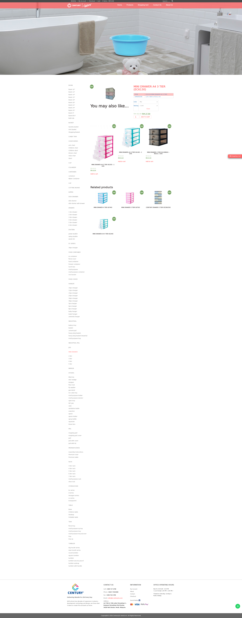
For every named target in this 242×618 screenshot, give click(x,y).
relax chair (72, 155)
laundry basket (73, 127)
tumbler (71, 558)
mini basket (72, 129)
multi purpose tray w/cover (77, 533)
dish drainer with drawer (77, 203)
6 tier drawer (73, 225)
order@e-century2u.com (115, 598)
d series (71, 493)
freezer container (74, 264)
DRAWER (71, 208)
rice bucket (72, 274)
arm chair (72, 145)
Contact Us (157, 5)
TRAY (70, 521)
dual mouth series (75, 550)
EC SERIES (72, 243)
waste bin (72, 239)
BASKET (71, 122)
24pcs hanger (73, 295)
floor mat (72, 385)
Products (130, 5)
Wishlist (73, 1)
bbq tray (71, 377)
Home (119, 5)
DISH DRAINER (73, 196)
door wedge (72, 379)
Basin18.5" (72, 115)
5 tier (70, 364)
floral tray (72, 526)
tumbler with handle (75, 566)
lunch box (72, 267)
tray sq (71, 539)
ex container (73, 256)
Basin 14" (72, 94)
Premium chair (73, 454)
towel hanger (73, 314)
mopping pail (73, 433)
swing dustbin (73, 236)
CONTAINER (72, 172)
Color (135, 102)
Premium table (73, 457)
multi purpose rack (75, 479)
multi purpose (73, 269)
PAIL (70, 428)
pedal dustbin (73, 234)
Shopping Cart (143, 5)
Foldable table (73, 517)
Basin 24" (72, 107)
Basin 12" (72, 92)
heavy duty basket (75, 333)
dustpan (71, 382)
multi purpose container (77, 272)
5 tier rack (72, 471)
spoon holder (73, 416)
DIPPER (71, 192)
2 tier (70, 356)
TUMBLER (72, 543)
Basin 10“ (72, 89)
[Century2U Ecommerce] (79, 5)
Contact (132, 594)
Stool (70, 158)
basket (71, 328)
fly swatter (72, 387)
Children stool (73, 150)
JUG (70, 347)
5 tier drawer (73, 222)
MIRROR (71, 368)
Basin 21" (72, 105)
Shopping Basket (74, 132)
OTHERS (71, 373)
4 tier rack (72, 468)
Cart (98, 1)
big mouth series (74, 547)
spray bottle (72, 419)
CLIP (70, 163)
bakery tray (72, 325)
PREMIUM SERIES (74, 448)
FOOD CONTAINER (75, 252)
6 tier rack (72, 473)
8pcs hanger (73, 309)
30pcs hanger (73, 247)
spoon (71, 413)
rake (70, 406)
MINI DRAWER (73, 352)
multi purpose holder (76, 395)
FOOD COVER (73, 279)
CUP (70, 183)
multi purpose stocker (76, 398)
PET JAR (71, 403)
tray (70, 536)
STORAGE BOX (73, 486)
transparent (72, 500)
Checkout (92, 1)
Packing (136, 105)
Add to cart (145, 117)
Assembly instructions (76, 452)
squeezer (72, 421)
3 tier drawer (73, 217)
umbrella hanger (74, 316)
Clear (148, 108)
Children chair (73, 148)
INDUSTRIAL (73, 321)
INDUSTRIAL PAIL (74, 343)
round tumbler (73, 553)
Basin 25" (72, 110)
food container (73, 261)
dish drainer (73, 201)
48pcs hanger (73, 301)
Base (70, 509)
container (72, 176)
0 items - (108, 1)
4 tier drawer (73, 220)
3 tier (70, 358)
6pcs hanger (73, 306)
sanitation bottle (74, 408)
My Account (82, 1)
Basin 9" (71, 113)
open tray (72, 400)
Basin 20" (72, 102)
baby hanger (73, 311)
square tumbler (74, 555)
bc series (71, 490)
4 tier (70, 361)
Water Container (74, 178)
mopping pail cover (75, 435)
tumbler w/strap (74, 563)
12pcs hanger (73, 290)
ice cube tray (73, 393)
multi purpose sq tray (76, 528)
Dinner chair (73, 153)
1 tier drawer (73, 212)
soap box (72, 411)
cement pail (72, 330)
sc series (71, 498)
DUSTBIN (71, 229)
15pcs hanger (73, 293)
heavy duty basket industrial (78, 335)
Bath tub (71, 118)
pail (70, 438)
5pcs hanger (73, 303)
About (132, 591)
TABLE (71, 505)
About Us (169, 5)
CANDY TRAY (73, 136)
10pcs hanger (73, 288)
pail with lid (72, 443)
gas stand (72, 390)
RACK (70, 461)
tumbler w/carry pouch (76, 561)
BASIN (71, 85)
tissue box (72, 424)
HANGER (71, 283)
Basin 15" (72, 97)
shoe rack (72, 481)
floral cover (72, 259)
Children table (73, 512)
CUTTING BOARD (74, 187)
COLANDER (72, 167)
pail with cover (73, 440)
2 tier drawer (73, 214)
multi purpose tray (75, 338)
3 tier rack (72, 466)
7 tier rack (72, 476)
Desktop (71, 514)
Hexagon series (74, 495)
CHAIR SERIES (73, 141)
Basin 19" (72, 100)
